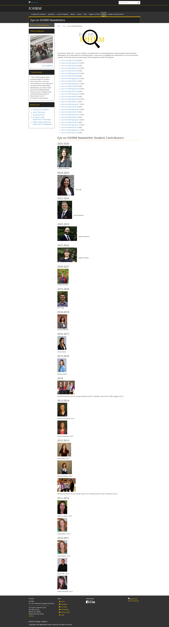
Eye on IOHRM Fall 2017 (69, 102)
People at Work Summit (115, 14)
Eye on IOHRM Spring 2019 (70, 94)
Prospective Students (38, 14)
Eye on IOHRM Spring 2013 (70, 125)
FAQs (85, 14)
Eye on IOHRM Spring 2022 (70, 78)
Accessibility (64, 609)
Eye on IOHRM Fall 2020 (69, 86)
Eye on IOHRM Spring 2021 (70, 84)
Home (59, 26)
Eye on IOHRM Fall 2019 (69, 91)
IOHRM (35, 8)
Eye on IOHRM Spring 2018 (70, 99)
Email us (31, 616)
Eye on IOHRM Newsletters (39, 25)
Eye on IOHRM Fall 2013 (69, 122)
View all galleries (47, 66)
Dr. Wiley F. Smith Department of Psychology (42, 118)
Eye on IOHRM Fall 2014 (69, 117)
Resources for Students (41, 110)
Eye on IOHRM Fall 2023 (69, 71)
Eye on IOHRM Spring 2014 (70, 120)
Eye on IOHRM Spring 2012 (70, 130)
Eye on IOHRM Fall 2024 (69, 66)
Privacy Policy (65, 612)
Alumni (72, 14)
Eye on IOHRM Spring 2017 (70, 104)
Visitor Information (39, 112)
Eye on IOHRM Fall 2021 (69, 81)
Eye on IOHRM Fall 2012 (69, 127)
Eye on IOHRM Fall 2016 (69, 107)
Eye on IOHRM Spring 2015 (70, 115)
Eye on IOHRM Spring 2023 (70, 73)
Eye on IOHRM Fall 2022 (69, 76)
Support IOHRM (94, 14)
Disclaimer (64, 604)
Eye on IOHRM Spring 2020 (70, 89)
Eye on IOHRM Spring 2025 (70, 63)
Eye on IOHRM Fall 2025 (69, 60)
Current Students (62, 14)
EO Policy (63, 607)
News (104, 14)
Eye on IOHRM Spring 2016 (70, 109)
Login (62, 615)
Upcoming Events (39, 115)
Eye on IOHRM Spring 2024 (70, 68)
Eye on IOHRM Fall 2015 (69, 112)
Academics (51, 14)
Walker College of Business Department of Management (42, 123)
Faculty (79, 14)
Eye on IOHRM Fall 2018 (69, 96)
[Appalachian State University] (56, 2)
